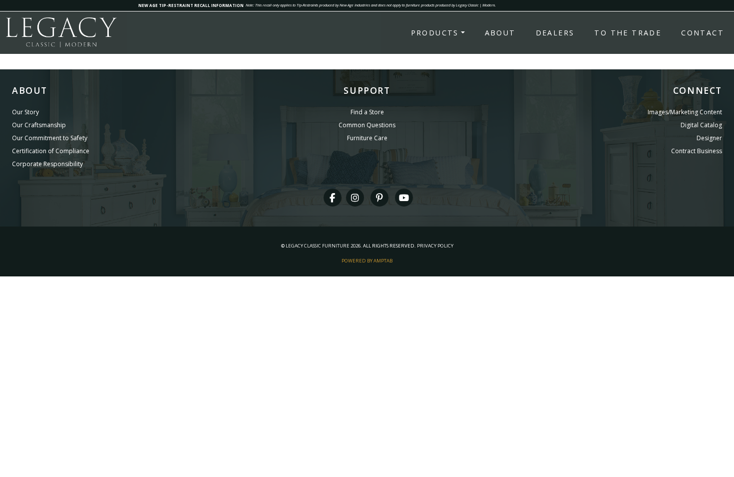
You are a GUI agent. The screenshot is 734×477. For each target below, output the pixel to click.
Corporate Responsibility (47, 164)
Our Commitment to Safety (49, 138)
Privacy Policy (435, 245)
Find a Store (367, 112)
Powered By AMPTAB (367, 260)
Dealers (555, 32)
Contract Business (696, 151)
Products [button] (435, 32)
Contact (702, 32)
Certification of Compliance (50, 151)
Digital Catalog (701, 125)
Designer (709, 138)
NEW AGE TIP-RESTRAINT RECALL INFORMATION (191, 5)
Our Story (25, 112)
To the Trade (627, 32)
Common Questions (367, 125)
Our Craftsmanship (39, 125)
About (500, 32)
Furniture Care (367, 138)
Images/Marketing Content (685, 112)
